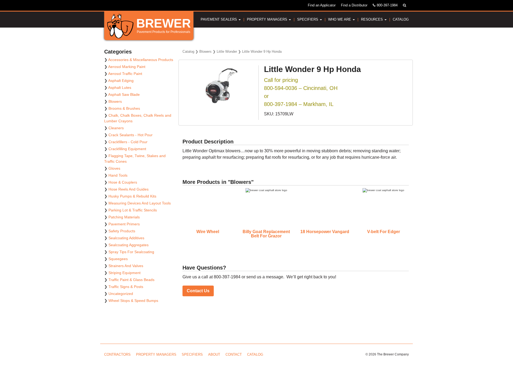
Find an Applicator (322, 5)
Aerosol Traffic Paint (125, 73)
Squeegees (118, 259)
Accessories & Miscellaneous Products (140, 60)
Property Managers (267, 19)
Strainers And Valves (125, 266)
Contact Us (198, 291)
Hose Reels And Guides (128, 189)
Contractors (117, 354)
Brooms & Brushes (124, 108)
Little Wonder (227, 52)
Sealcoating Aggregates (128, 245)
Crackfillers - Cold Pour (127, 142)
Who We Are (340, 19)
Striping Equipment (124, 273)
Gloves (114, 168)
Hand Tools (117, 175)
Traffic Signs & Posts (125, 286)
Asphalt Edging (121, 80)
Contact (234, 354)
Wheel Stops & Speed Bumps (133, 300)
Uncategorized (120, 293)
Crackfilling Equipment (127, 149)
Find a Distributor (354, 5)
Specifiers (308, 19)
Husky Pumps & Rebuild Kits (132, 196)
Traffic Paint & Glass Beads (131, 280)
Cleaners (116, 128)
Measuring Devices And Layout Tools (139, 203)
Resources (372, 19)
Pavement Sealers (219, 19)
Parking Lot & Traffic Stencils (132, 210)
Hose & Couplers (122, 182)
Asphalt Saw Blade (124, 94)
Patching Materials (124, 217)
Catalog (401, 19)
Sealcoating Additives (126, 238)
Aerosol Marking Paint (126, 67)
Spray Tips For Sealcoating (131, 252)
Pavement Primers (124, 224)
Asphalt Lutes (119, 87)
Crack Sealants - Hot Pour (130, 135)
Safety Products (121, 231)
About (214, 354)
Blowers (205, 52)
